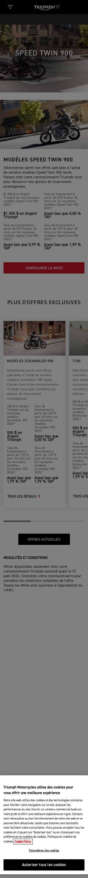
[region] (44, 824)
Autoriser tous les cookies (44, 865)
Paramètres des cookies (44, 850)
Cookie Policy (23, 841)
